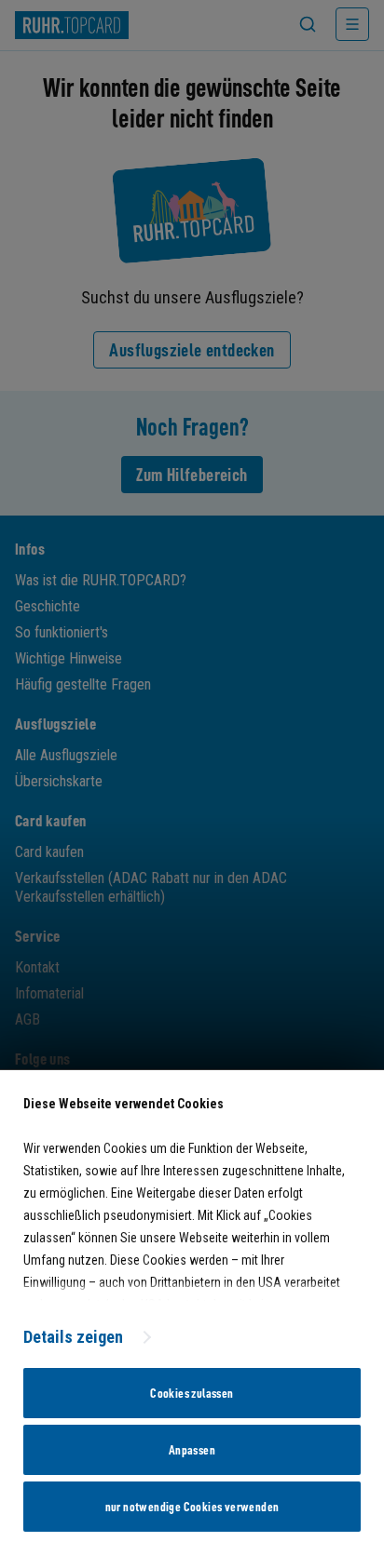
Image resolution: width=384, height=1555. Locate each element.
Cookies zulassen (191, 1393)
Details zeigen (73, 1337)
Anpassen (192, 1449)
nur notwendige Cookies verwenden (192, 1506)
